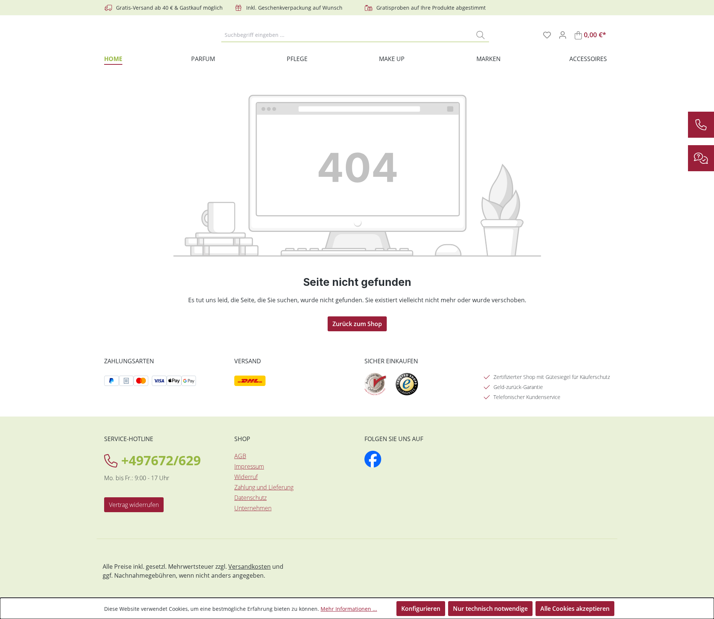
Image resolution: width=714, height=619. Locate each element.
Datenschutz (250, 498)
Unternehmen (252, 508)
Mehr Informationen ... (349, 608)
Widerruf (246, 477)
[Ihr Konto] (562, 34)
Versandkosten (249, 566)
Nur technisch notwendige (490, 608)
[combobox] (346, 35)
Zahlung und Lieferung (263, 487)
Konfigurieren (420, 608)
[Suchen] (480, 35)
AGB (240, 456)
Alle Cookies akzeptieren (575, 608)
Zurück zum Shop (357, 324)
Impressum (249, 466)
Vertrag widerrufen (134, 505)
